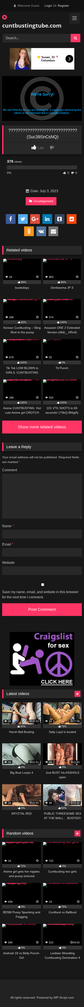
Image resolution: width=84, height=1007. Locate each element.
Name (8, 526)
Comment (9, 470)
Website (8, 562)
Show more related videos (42, 427)
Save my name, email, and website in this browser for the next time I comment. (40, 594)
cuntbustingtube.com (29, 25)
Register (63, 5)
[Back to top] (70, 994)
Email (7, 544)
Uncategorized (43, 201)
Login (48, 5)
